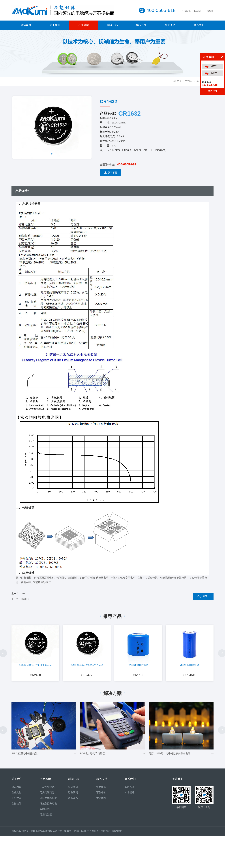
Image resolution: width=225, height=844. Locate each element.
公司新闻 (73, 787)
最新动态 (73, 798)
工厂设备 (16, 798)
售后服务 (101, 787)
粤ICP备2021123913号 (86, 831)
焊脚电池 (45, 809)
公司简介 (16, 787)
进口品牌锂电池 (48, 798)
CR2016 (25, 599)
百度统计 (106, 831)
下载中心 (101, 792)
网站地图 (117, 831)
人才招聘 (129, 792)
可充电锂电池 (47, 792)
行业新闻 (73, 792)
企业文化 (16, 792)
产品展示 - (189, 81)
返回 (205, 596)
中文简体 (186, 11)
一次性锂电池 (47, 787)
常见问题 (101, 798)
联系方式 (129, 787)
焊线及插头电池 (48, 803)
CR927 (24, 593)
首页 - (180, 81)
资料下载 (112, 172)
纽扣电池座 (46, 814)
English (197, 11)
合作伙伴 (16, 803)
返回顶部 (212, 91)
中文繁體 (209, 11)
